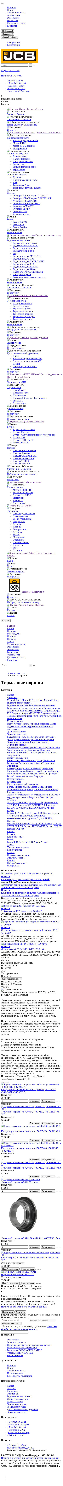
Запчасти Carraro (34, 109)
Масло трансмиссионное (36, 723)
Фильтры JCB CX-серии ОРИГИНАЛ (32, 198)
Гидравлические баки (23, 251)
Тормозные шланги (22, 319)
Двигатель (12, 697)
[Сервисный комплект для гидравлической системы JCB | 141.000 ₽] (31, 924)
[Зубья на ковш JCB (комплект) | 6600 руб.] (23, 906)
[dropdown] (2, 3)
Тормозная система (38, 295)
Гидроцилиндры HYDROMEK (28, 261)
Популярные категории (13, 1381)
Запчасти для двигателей (25, 140)
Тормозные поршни (23, 314)
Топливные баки (21, 185)
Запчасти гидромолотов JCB (27, 361)
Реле (15, 547)
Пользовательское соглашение (22, 1347)
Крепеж (11, 610)
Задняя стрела (14, 343)
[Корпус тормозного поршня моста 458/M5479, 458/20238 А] (31, 1128)
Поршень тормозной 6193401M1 (17, 1274)
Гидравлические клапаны (25, 245)
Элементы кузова (15, 571)
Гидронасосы (13, 708)
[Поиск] (34, 65)
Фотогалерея (13, 15)
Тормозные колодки (23, 311)
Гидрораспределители (24, 248)
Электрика (25, 505)
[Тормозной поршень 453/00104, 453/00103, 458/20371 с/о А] (23, 1235)
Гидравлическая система (19, 240)
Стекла (10, 566)
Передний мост (20, 392)
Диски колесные (15, 408)
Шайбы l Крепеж (35, 605)
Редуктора (18, 400)
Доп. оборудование (38, 337)
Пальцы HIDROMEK (23, 458)
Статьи (10, 10)
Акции (10, 628)
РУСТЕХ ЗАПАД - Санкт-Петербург (22, 1288)
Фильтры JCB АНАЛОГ (25, 201)
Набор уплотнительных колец (22, 124)
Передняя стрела (15, 348)
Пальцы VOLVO (21, 463)
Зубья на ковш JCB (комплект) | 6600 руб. (21, 911)
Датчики (17, 177)
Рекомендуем (13, 633)
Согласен (20, 1312)
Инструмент (13, 130)
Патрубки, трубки (22, 274)
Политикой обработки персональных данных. (24, 1306)
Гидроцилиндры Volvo (24, 269)
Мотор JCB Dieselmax (24, 145)
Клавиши (17, 526)
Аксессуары (19, 503)
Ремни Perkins (20, 227)
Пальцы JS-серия (21, 453)
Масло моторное (15, 723)
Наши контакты (15, 1355)
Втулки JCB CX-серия (24, 429)
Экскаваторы (19, 403)
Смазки (38, 726)
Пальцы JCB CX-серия (24, 450)
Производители (15, 1373)
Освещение (18, 540)
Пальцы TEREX (21, 461)
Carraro (10, 695)
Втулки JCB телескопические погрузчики (34, 434)
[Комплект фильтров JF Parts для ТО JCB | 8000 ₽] (26, 873)
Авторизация (13, 42)
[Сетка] (2, 1082)
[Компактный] (8, 1082)
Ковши (16, 364)
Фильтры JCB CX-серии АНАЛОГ (30, 195)
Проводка (18, 545)
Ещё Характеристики (11, 979)
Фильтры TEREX (21, 209)
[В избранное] (57, 1101)
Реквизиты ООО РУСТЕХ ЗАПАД (24, 1350)
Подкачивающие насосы (25, 180)
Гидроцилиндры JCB (23, 264)
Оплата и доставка (16, 1342)
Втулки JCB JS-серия (40, 813)
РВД (15, 253)
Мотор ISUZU (20, 143)
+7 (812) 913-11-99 (16, 83)
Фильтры (11, 800)
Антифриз (18, 500)
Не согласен (7, 1312)
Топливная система (16, 174)
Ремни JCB (18, 224)
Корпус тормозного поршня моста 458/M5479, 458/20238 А (30, 1131)
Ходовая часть (14, 387)
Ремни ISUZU (20, 222)
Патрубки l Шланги (23, 161)
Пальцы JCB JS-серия (41, 823)
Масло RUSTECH (22, 490)
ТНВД (16, 182)
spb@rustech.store (16, 86)
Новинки (11, 631)
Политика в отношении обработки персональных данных (30, 1458)
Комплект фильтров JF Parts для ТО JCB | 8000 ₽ (25, 879)
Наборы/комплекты (17, 863)
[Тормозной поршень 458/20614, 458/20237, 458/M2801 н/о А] (31, 1165)
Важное (11, 626)
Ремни (10, 219)
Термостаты (19, 169)
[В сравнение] (60, 1101)
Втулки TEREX (21, 442)
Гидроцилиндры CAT (23, 258)
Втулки (10, 427)
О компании (13, 18)
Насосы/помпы (28, 760)
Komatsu (11, 834)
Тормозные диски (22, 308)
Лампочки (18, 532)
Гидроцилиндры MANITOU (27, 256)
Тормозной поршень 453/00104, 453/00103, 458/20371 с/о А (30, 1238)
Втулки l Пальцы (35, 421)
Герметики (18, 498)
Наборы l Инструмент (33, 592)
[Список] (5, 1082)
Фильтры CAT (20, 211)
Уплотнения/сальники (18, 847)
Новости (11, 7)
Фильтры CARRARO (17, 802)
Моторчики (18, 537)
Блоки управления (22, 519)
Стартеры (18, 550)
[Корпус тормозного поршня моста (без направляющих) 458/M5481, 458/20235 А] (31, 1087)
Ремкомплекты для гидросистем (29, 277)
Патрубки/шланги (46, 760)
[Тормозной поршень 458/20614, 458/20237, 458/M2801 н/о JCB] (31, 1109)
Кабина (11, 561)
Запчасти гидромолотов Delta (27, 358)
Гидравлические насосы (25, 243)
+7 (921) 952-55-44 (10, 70)
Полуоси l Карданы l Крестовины (30, 398)
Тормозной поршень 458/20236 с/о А (19, 1182)
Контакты (12, 26)
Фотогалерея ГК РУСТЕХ (20, 1353)
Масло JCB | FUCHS (23, 492)
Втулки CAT (19, 437)
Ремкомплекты (14, 232)
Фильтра (11, 193)
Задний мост (19, 390)
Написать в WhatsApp (18, 91)
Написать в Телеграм (11, 75)
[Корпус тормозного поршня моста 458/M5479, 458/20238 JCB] (31, 1255)
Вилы (16, 356)
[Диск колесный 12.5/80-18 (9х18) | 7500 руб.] (24, 944)
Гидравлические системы (48, 235)
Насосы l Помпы (21, 159)
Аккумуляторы (20, 516)
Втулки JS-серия (21, 432)
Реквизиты (12, 20)
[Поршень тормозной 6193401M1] (18, 1272)
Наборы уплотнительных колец (23, 602)
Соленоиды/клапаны (22, 776)
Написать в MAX (16, 88)
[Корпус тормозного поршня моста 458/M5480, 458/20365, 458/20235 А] (31, 1145)
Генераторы (19, 521)
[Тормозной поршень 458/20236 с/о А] (20, 1179)
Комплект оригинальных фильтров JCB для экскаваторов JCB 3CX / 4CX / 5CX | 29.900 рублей (30, 894)
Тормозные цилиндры (24, 316)
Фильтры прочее (21, 214)
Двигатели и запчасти (18, 138)
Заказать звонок (15, 80)
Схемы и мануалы (16, 12)
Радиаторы (18, 164)
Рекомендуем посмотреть (19, 1376)
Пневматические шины (18, 419)
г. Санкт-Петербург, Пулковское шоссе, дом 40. (20, 1446)
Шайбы (11, 615)
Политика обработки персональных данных (29, 1345)
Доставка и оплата (16, 23)
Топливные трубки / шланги (27, 188)
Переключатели (21, 542)
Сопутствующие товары (25, 366)
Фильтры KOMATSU (23, 206)
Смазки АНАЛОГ (22, 495)
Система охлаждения (17, 153)
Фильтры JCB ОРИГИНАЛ (26, 203)
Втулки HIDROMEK (23, 440)
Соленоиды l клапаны (24, 513)
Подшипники (20, 395)
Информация (7, 1334)
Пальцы (11, 448)
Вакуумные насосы (22, 303)
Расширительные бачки (24, 167)
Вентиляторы (19, 156)
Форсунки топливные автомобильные (28, 751)
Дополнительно (9, 1360)
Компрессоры (20, 529)
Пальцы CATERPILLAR (25, 456)
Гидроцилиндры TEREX (25, 266)
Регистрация (13, 45)
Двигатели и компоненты (48, 132)
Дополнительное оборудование (22, 353)
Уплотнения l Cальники (19, 119)
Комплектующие (21, 306)
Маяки (16, 534)
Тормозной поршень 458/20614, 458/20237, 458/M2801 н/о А (31, 1167)
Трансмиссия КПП (16, 382)
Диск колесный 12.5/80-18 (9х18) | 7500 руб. (23, 949)
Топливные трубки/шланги (26, 750)
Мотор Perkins (20, 148)
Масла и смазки (33, 482)
